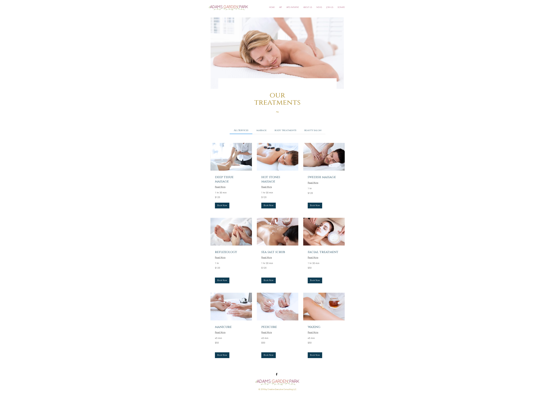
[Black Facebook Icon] (276, 374)
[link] (241, 130)
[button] (222, 205)
